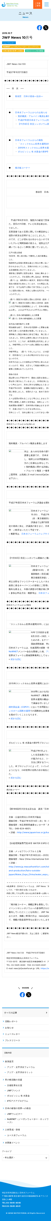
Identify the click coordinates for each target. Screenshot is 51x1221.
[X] (45, 27)
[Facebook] (39, 27)
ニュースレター (9, 43)
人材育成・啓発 (12, 1129)
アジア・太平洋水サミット (20, 1072)
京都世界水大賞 (14, 1085)
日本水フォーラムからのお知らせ (31, 112)
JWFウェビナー (14, 1114)
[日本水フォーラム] (10, 4)
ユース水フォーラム (16, 1135)
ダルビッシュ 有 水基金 (34, 51)
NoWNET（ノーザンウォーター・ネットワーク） (21, 47)
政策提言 (9, 1061)
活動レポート (11, 1021)
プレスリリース (12, 1040)
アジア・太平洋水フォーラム (21, 1067)
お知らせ (9, 1027)
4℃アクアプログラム (17, 1101)
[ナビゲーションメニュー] (46, 4)
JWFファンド (13, 1090)
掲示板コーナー (22, 167)
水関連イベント (12, 1142)
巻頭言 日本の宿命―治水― (29, 96)
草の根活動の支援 (13, 1079)
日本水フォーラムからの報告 (29, 140)
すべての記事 (10, 1012)
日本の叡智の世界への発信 (13, 51)
